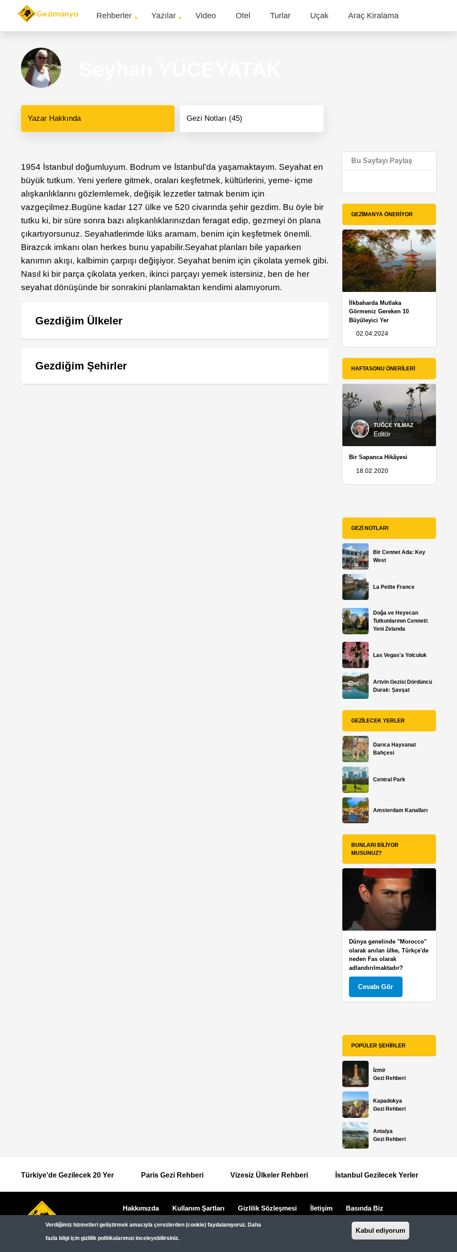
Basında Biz (364, 1208)
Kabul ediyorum (380, 1230)
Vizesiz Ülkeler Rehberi (269, 1175)
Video (205, 15)
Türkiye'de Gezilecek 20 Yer (67, 1175)
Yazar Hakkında (54, 118)
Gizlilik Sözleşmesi (267, 1208)
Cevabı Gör (375, 986)
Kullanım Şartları (198, 1208)
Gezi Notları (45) (214, 118)
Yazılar (163, 15)
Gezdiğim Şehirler (81, 366)
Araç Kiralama (373, 15)
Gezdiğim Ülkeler (78, 321)
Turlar (280, 15)
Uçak (319, 15)
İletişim (321, 1208)
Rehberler (114, 15)
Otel (243, 15)
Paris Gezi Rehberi (172, 1175)
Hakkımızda (141, 1208)
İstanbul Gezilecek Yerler (376, 1175)
